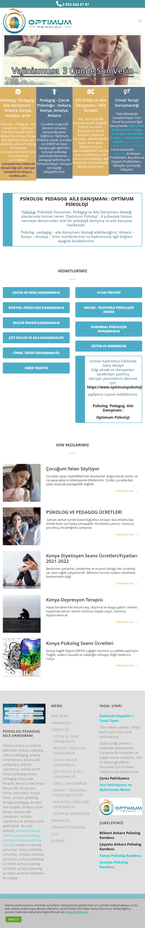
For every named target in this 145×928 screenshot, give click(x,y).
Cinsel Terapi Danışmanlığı (36, 353)
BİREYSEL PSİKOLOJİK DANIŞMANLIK (69, 750)
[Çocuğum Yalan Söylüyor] (22, 483)
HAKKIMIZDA (61, 723)
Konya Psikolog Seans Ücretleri (79, 643)
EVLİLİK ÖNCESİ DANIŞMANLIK (65, 762)
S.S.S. (55, 834)
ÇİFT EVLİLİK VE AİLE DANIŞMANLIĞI (68, 774)
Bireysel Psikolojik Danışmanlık (36, 308)
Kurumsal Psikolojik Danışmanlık (109, 329)
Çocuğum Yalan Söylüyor (72, 468)
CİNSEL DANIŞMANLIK (70, 783)
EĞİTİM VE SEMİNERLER (71, 813)
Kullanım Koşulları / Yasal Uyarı (116, 718)
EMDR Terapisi (36, 368)
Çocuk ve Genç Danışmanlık (36, 292)
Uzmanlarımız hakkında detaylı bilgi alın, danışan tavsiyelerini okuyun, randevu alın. (18, 170)
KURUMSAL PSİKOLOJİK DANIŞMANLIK (71, 804)
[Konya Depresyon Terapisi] (22, 614)
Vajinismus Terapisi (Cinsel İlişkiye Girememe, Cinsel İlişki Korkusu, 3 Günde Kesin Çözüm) (127, 134)
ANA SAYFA (59, 716)
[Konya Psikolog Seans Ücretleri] (22, 657)
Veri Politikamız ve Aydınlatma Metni (115, 787)
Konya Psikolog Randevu (120, 855)
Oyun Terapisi (109, 292)
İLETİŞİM (57, 841)
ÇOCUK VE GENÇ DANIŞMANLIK (66, 739)
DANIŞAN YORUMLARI (68, 827)
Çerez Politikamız (77, 912)
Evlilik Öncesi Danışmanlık (36, 323)
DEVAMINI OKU (125, 491)
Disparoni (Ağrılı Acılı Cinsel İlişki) (126, 144)
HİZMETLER (60, 729)
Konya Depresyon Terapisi (74, 599)
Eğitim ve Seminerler (108, 346)
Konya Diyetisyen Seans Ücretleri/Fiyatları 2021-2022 (91, 558)
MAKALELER (60, 820)
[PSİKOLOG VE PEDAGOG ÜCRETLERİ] (22, 526)
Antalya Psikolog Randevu (113, 864)
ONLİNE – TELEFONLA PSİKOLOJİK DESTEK (69, 792)
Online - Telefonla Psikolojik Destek (109, 310)
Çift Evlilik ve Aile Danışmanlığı (36, 338)
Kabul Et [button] (13, 919)
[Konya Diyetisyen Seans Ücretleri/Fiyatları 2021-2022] (22, 570)
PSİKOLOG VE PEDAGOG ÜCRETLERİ (84, 512)
